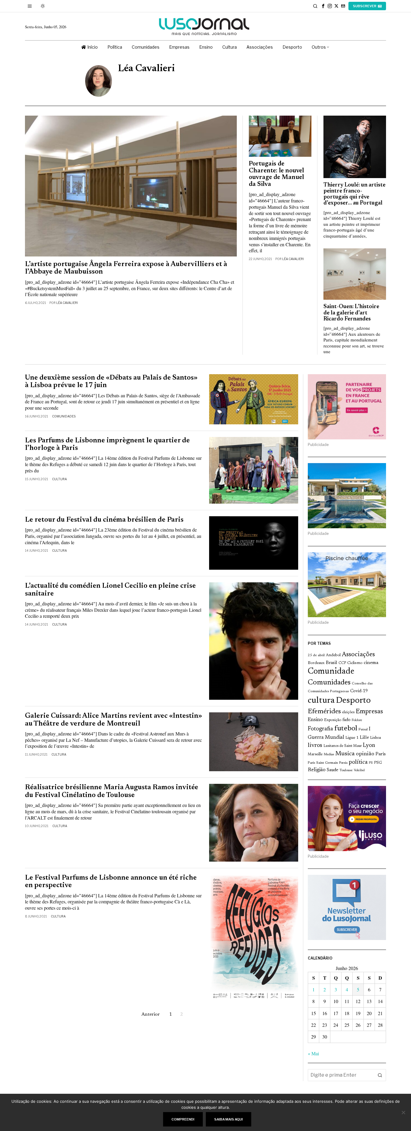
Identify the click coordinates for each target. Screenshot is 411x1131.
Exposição (332, 720)
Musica (345, 754)
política (358, 762)
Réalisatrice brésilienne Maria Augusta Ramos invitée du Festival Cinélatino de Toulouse (111, 791)
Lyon (369, 745)
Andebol (333, 655)
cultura (321, 700)
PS (371, 763)
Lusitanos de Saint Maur (342, 746)
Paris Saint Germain (323, 763)
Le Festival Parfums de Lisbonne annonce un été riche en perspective (111, 882)
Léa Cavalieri (67, 303)
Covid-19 (359, 691)
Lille (364, 737)
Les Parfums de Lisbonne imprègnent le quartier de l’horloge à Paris (107, 444)
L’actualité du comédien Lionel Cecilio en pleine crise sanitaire (110, 590)
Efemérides (324, 711)
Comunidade (331, 672)
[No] (403, 1112)
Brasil (331, 663)
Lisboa (375, 738)
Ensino (315, 719)
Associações (358, 654)
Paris (380, 754)
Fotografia (320, 729)
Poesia (343, 763)
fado (346, 720)
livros (315, 745)
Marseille (315, 754)
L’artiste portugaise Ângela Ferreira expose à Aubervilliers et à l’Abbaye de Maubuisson (126, 268)
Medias (329, 754)
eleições (348, 712)
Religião (317, 770)
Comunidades (64, 416)
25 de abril (316, 655)
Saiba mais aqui (228, 1119)
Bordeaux (316, 663)
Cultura (59, 479)
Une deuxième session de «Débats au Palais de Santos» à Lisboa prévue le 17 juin (111, 381)
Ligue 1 (352, 738)
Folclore (357, 720)
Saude (332, 770)
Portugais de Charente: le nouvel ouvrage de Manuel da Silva (276, 174)
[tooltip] (323, 6)
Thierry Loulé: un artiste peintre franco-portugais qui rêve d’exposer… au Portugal (354, 194)
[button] (380, 1075)
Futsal (363, 729)
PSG (378, 763)
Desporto (353, 700)
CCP (342, 663)
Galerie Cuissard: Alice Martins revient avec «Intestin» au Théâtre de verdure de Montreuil (113, 720)
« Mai (313, 1053)
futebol (345, 728)
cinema (371, 662)
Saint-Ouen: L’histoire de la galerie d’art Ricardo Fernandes (351, 313)
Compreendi (183, 1119)
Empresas (369, 711)
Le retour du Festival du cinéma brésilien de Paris (104, 520)
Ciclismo (355, 663)
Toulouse (346, 770)
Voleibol (359, 770)
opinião (365, 754)
